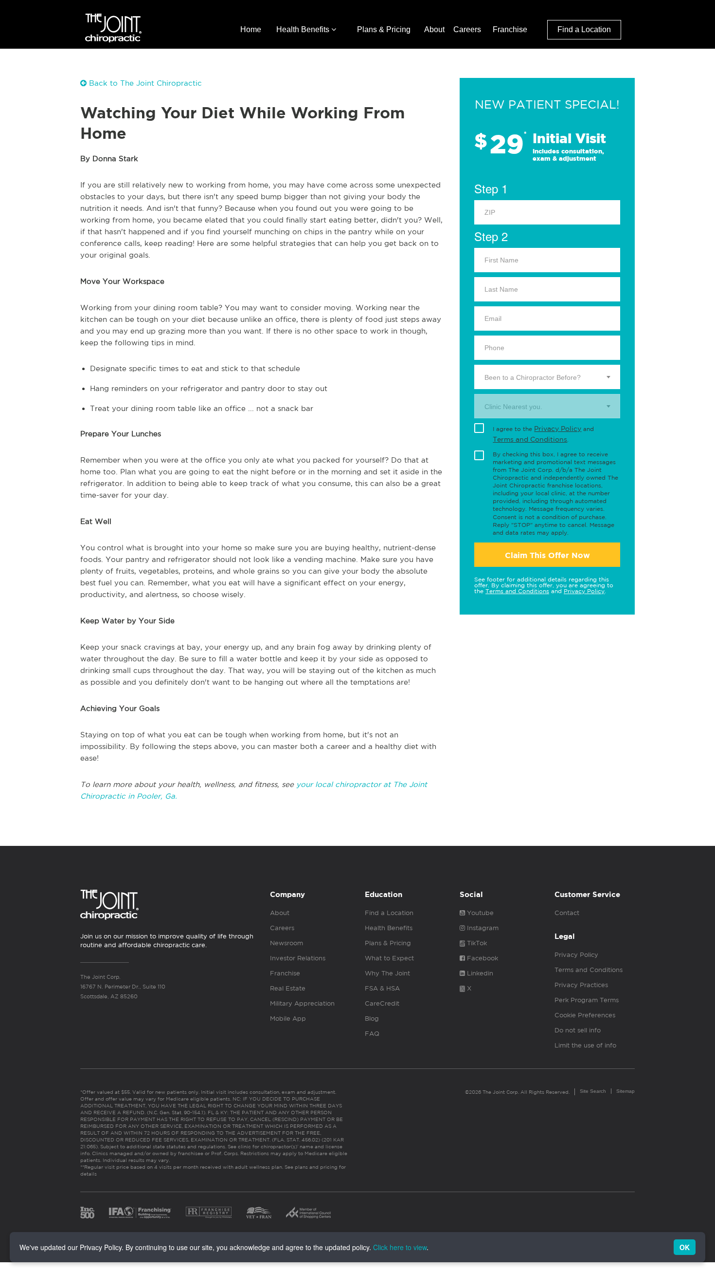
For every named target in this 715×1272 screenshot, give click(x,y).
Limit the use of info (585, 1045)
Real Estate (287, 988)
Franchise (510, 29)
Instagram (482, 928)
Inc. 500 (87, 1212)
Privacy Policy (557, 428)
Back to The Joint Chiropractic (144, 83)
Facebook (481, 958)
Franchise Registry (209, 1212)
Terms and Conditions (530, 439)
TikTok (476, 943)
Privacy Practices (581, 985)
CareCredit (382, 1003)
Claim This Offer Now (547, 555)
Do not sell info (577, 1030)
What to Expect (389, 958)
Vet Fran (258, 1212)
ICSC (308, 1212)
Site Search (593, 1091)
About (434, 29)
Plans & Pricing (384, 29)
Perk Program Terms (586, 1000)
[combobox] (547, 377)
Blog (372, 1018)
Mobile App (288, 1018)
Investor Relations (297, 958)
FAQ (372, 1033)
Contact (566, 913)
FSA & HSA (382, 988)
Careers (467, 29)
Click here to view (400, 1247)
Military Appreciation (302, 1003)
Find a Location (584, 29)
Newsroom (286, 943)
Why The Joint (387, 973)
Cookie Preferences (584, 1015)
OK (684, 1247)
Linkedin (479, 973)
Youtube (479, 913)
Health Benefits (303, 29)
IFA (140, 1212)
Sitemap (625, 1091)
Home (250, 29)
